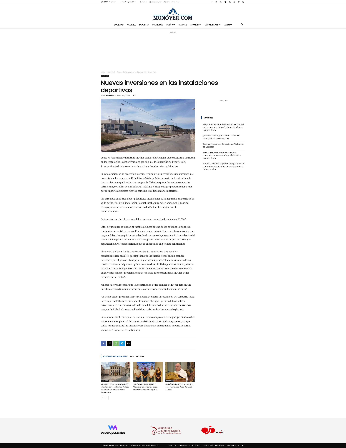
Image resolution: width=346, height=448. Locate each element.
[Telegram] (225, 2)
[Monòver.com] (173, 13)
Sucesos (183, 24)
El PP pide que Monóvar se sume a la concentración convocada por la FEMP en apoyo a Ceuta (222, 155)
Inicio (103, 72)
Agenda (228, 24)
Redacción (109, 95)
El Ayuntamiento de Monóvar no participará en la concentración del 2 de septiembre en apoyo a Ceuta (223, 127)
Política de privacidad (236, 445)
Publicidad (175, 2)
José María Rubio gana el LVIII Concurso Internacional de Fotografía (221, 137)
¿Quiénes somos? (155, 2)
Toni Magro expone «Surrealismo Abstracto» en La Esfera (223, 145)
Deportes (144, 24)
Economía (157, 24)
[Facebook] (212, 2)
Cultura (131, 24)
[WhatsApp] (234, 2)
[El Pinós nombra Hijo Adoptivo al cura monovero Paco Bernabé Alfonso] (180, 372)
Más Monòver (211, 24)
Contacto (143, 2)
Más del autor (137, 356)
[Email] (128, 343)
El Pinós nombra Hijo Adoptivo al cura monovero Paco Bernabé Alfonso (179, 387)
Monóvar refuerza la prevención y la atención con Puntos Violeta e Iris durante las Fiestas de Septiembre (115, 388)
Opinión (195, 24)
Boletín (166, 2)
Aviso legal (219, 445)
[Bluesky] (239, 2)
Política (171, 24)
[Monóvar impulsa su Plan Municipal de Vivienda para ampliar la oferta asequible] (148, 372)
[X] (230, 2)
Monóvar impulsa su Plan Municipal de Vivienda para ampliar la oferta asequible (145, 387)
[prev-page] (102, 397)
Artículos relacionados (115, 356)
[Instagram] (216, 2)
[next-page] (107, 397)
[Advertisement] (173, 51)
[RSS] (221, 2)
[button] (242, 24)
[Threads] (243, 2)
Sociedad (119, 24)
